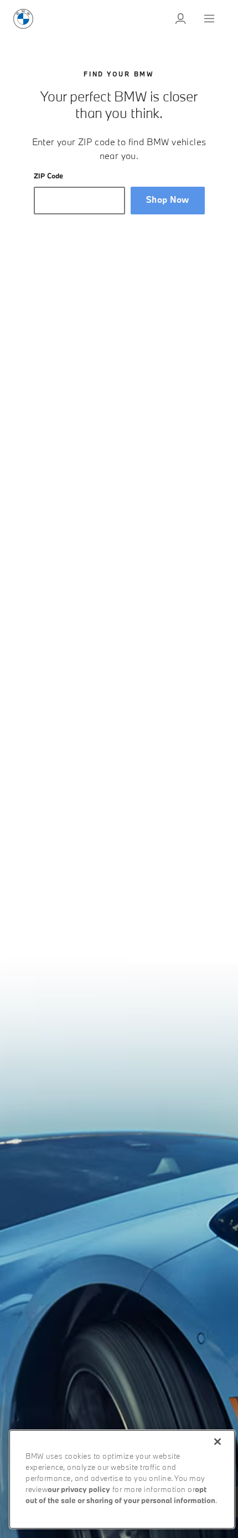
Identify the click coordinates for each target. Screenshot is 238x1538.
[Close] (217, 1441)
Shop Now (167, 200)
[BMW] (23, 19)
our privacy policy (79, 1490)
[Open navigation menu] (210, 19)
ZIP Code (49, 176)
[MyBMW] (181, 19)
